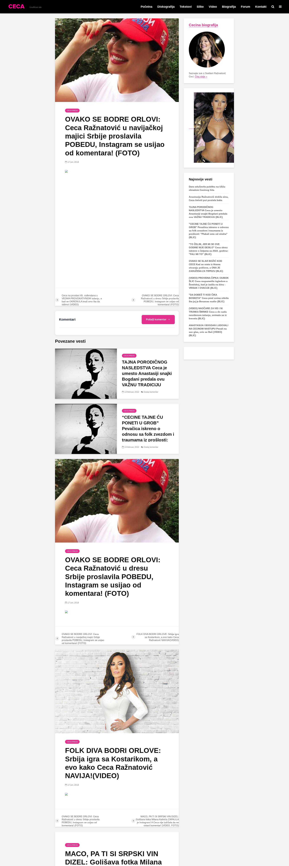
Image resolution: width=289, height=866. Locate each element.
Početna (146, 6)
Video (213, 6)
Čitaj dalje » (201, 76)
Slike (200, 6)
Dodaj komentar (151, 392)
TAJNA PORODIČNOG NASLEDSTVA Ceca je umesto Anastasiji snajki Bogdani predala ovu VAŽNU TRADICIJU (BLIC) (147, 376)
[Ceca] (211, 127)
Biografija (229, 6)
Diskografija (166, 6)
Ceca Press (72, 110)
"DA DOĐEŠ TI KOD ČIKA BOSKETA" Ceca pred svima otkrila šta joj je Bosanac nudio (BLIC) (209, 298)
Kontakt (260, 6)
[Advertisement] (117, 201)
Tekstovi (186, 6)
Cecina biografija (203, 25)
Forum (245, 6)
